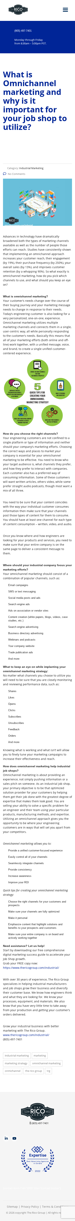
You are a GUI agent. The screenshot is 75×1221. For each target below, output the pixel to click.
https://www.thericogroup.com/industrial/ (31, 968)
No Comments (16, 174)
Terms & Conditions (55, 1206)
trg (48, 1071)
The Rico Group (36, 1212)
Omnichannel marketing (46, 1063)
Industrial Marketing (17, 1055)
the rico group (33, 1071)
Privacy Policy (30, 1206)
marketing (40, 1055)
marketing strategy (16, 1063)
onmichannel (12, 1071)
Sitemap (12, 1206)
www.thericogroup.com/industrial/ (26, 1035)
